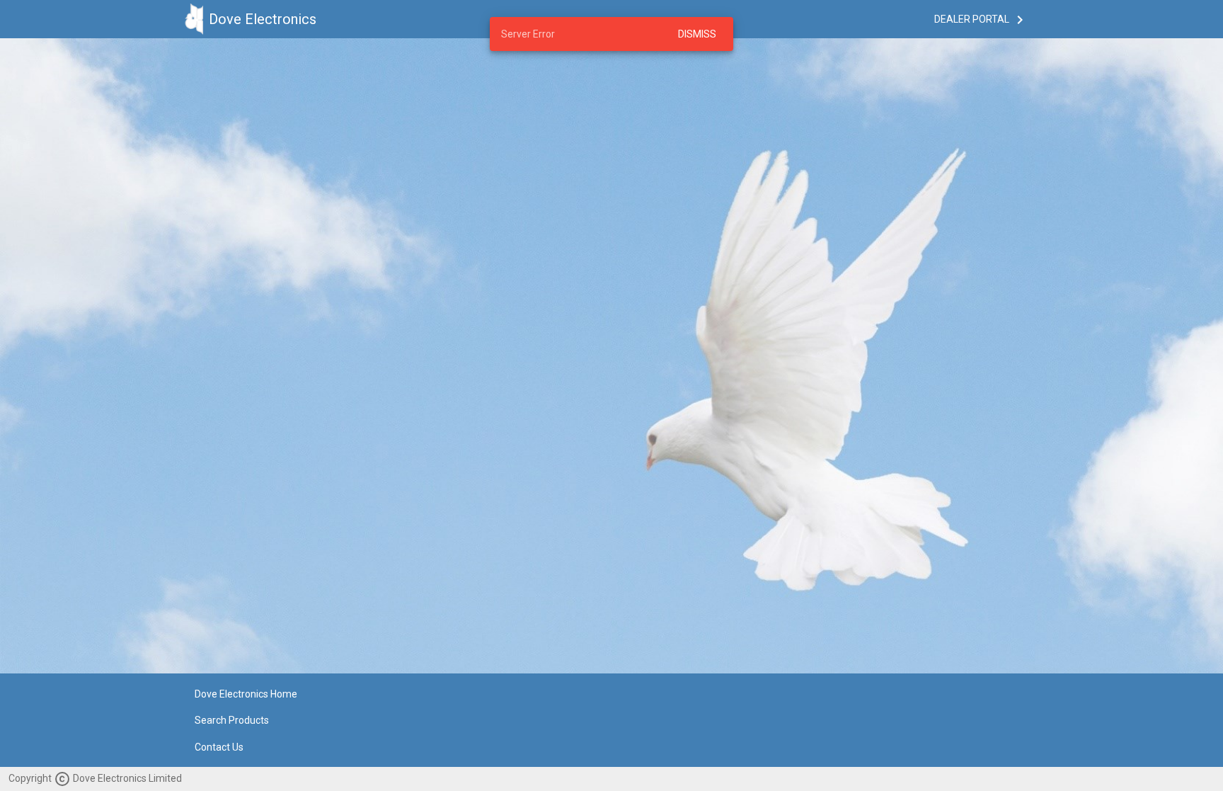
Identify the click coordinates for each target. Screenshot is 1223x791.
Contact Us (219, 747)
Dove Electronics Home (246, 694)
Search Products (232, 721)
